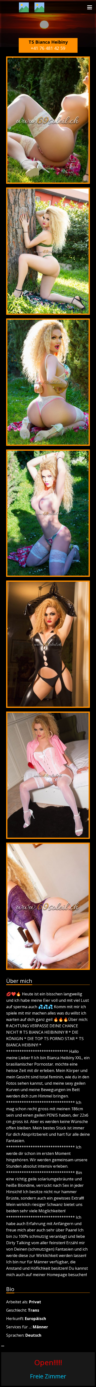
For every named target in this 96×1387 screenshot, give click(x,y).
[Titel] (24, 7)
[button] (89, 7)
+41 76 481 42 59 (48, 48)
